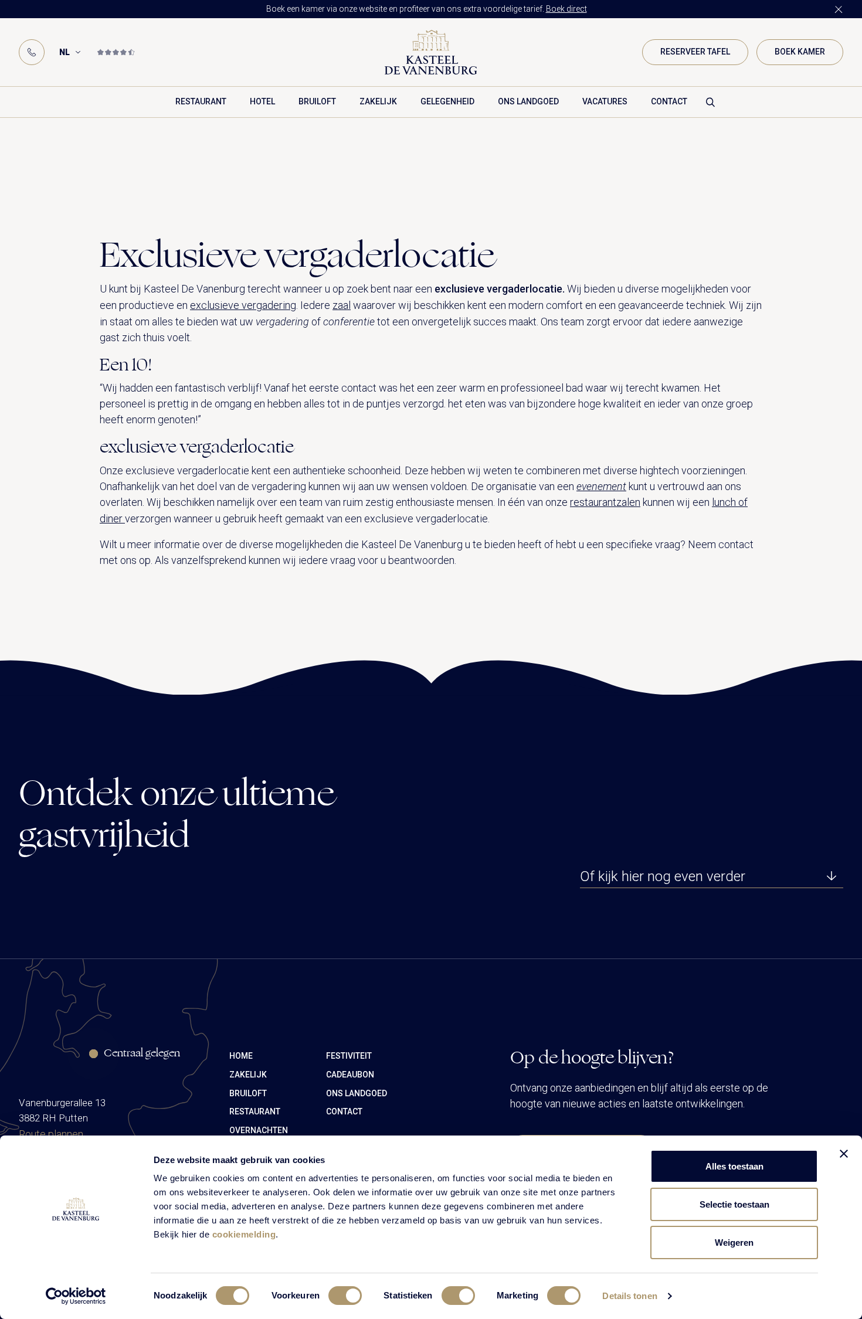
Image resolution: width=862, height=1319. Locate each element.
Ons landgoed (528, 101)
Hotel (262, 101)
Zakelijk (378, 101)
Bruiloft (317, 101)
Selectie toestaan (734, 1204)
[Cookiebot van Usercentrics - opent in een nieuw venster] (76, 1296)
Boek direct (566, 8)
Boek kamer (800, 51)
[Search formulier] (710, 102)
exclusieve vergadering (243, 305)
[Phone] (32, 52)
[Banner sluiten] (844, 1154)
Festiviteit (349, 1055)
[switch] (345, 1295)
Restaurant (200, 101)
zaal (341, 305)
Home (241, 1055)
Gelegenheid (447, 101)
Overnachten (258, 1130)
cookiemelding (244, 1234)
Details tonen (629, 1296)
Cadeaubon (350, 1074)
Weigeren (734, 1242)
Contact (669, 101)
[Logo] (431, 52)
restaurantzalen (605, 502)
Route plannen (51, 1134)
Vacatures (604, 101)
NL (64, 52)
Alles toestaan (734, 1166)
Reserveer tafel (695, 51)
